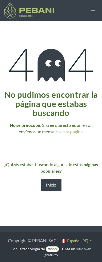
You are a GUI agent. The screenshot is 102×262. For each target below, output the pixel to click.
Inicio (51, 184)
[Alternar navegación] (93, 10)
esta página (72, 131)
